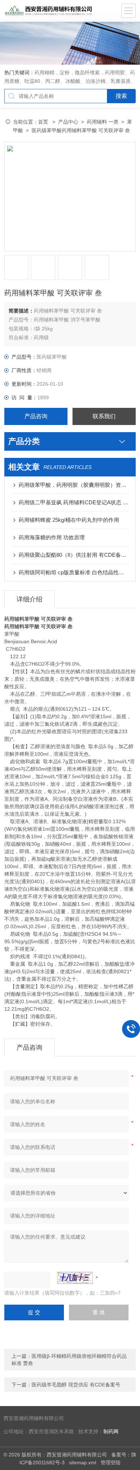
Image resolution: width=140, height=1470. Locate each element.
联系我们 (104, 416)
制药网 (110, 1431)
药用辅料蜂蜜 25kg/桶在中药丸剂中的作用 (69, 520)
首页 (44, 122)
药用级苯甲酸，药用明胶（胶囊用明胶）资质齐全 (74, 485)
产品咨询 (35, 416)
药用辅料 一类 (102, 122)
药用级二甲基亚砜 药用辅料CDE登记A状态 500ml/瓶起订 (74, 502)
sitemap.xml (82, 1462)
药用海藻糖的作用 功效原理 (52, 537)
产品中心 (68, 122)
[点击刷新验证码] (75, 1278)
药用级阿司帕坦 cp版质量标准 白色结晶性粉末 (74, 572)
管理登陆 (111, 1462)
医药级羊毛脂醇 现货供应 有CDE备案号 (76, 1385)
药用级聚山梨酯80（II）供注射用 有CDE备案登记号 (74, 555)
